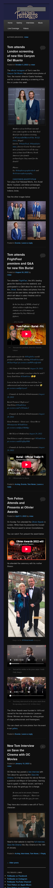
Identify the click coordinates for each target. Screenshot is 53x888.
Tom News (31, 484)
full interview (39, 841)
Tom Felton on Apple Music (19, 884)
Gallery (19, 22)
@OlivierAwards (27, 640)
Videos (26, 28)
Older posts (13, 862)
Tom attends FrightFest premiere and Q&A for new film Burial (20, 261)
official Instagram (18, 70)
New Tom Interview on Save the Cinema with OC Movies (20, 752)
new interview (33, 771)
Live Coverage (13, 28)
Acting (17, 484)
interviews (25, 853)
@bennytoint (12, 424)
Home (10, 22)
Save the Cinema (14, 844)
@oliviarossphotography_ (23, 173)
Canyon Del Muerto (15, 73)
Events (17, 243)
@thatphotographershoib (25, 170)
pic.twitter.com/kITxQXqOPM (18, 441)
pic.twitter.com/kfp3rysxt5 (17, 388)
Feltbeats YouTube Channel (19, 881)
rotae (26, 37)
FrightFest (23, 280)
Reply (43, 853)
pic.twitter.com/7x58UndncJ (18, 408)
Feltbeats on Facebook (17, 875)
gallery (15, 728)
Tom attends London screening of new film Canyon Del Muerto (21, 53)
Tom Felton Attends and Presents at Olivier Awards (20, 505)
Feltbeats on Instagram (17, 878)
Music (40, 22)
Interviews (30, 22)
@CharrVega (12, 362)
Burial (13, 289)
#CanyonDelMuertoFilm (24, 137)
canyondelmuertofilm (24, 179)
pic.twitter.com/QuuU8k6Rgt (18, 427)
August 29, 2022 (36, 368)
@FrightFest (30, 356)
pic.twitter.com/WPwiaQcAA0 (29, 362)
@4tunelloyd (24, 143)
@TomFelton (35, 359)
